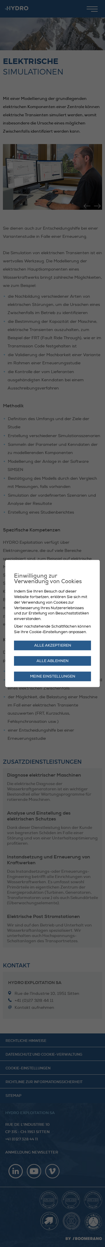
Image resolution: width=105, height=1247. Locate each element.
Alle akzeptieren (52, 645)
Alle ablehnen (52, 661)
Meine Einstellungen (52, 676)
